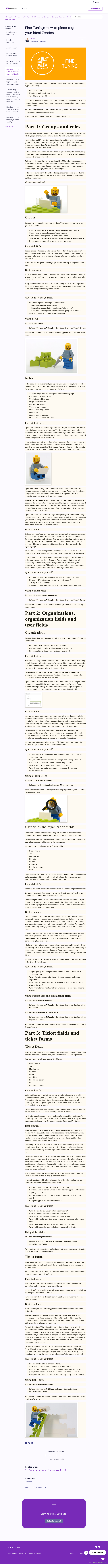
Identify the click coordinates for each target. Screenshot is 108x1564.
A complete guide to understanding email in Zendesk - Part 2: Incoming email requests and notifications (13, 96)
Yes (50, 1455)
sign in (32, 1487)
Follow (82, 39)
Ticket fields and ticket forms (39, 96)
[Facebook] (26, 1443)
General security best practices (12, 54)
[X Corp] (29, 1443)
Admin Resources (12, 48)
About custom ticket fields (54, 1249)
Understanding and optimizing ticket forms (60, 1396)
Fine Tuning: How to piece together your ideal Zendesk (13, 71)
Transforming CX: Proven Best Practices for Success (32, 17)
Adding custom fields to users (56, 1024)
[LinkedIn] (32, 1443)
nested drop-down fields (48, 1173)
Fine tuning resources (61, 116)
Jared (33, 39)
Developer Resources (10, 41)
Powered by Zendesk (99, 1562)
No (61, 1455)
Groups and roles (35, 90)
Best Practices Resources (11, 33)
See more (9, 127)
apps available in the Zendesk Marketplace (50, 745)
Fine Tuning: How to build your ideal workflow (12, 119)
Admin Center (36, 328)
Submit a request (54, 1521)
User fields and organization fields (42, 93)
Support (34, 785)
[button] (97, 2)
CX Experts (9, 17)
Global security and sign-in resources (13, 62)
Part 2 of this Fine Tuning (54, 110)
